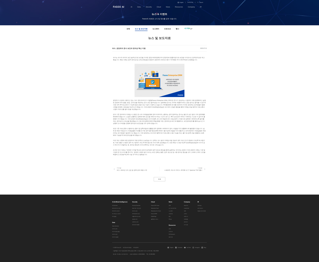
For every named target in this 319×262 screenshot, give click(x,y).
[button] (190, 2)
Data (113, 222)
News (170, 202)
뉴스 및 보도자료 (141, 29)
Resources (172, 225)
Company (187, 202)
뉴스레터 (156, 29)
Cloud (153, 202)
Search (201, 2)
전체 (128, 29)
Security (134, 202)
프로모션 (167, 29)
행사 (177, 29)
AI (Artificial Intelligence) (119, 202)
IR (198, 202)
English (181, 2)
